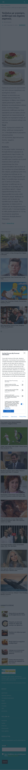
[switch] (22, 385)
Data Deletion (5, 416)
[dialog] (14, 385)
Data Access (14, 416)
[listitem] (14, 381)
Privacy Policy (22, 416)
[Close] (24, 353)
